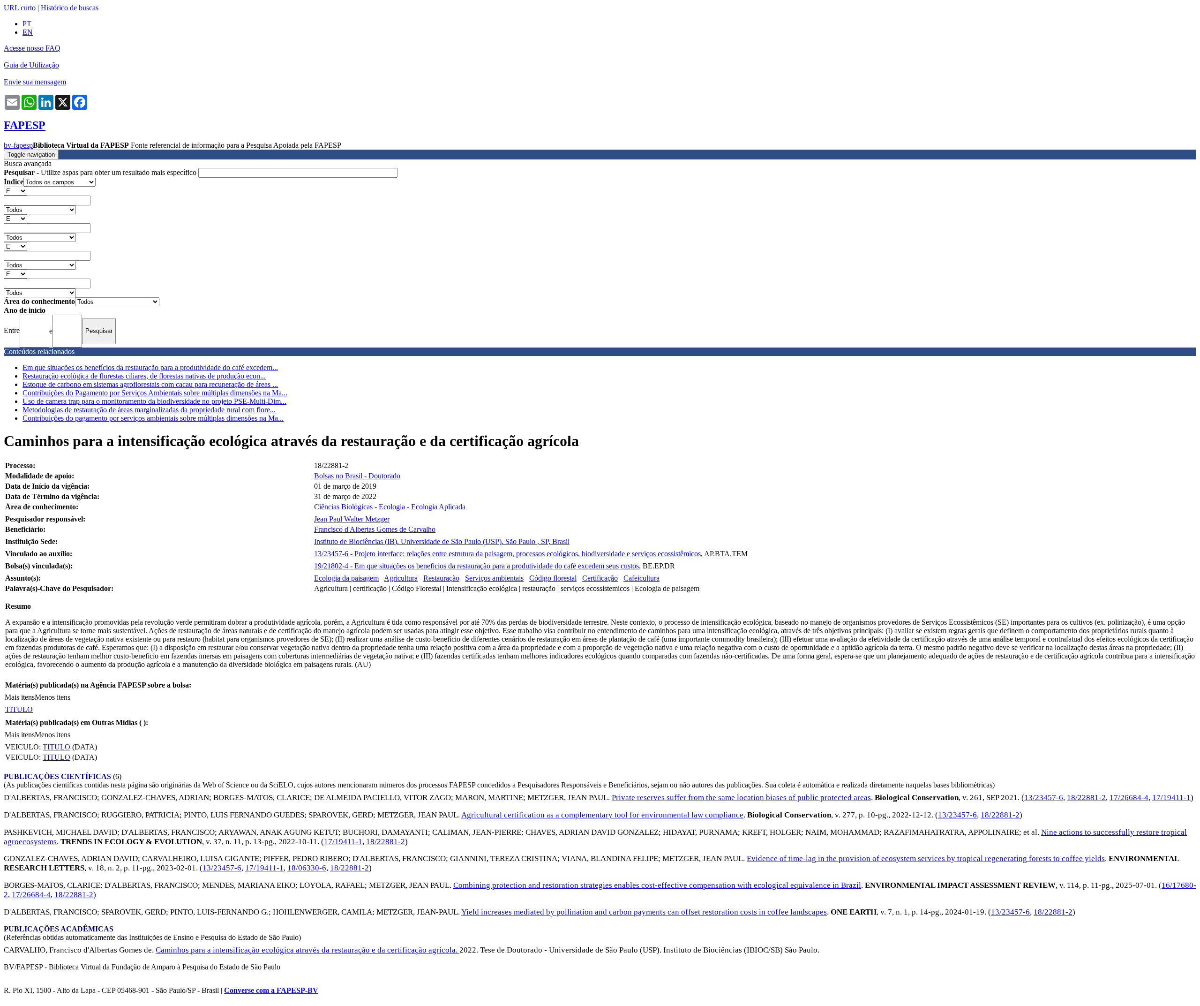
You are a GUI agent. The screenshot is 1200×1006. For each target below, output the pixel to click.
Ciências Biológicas (343, 507)
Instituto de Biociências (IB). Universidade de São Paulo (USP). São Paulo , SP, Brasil (442, 541)
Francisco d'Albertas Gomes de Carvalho (374, 529)
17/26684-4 (1129, 797)
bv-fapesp (18, 145)
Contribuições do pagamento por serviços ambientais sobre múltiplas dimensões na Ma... (153, 418)
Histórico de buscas (69, 8)
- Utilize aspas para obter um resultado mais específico (101, 172)
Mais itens (20, 697)
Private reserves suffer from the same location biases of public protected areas (741, 797)
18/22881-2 (1086, 797)
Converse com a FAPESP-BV (271, 990)
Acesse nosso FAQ (32, 48)
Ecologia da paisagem (346, 578)
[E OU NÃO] (15, 191)
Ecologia (392, 507)
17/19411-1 (1171, 797)
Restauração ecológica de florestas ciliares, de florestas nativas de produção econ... (144, 376)
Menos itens (52, 697)
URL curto (20, 8)
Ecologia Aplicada (438, 507)
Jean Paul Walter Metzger (352, 519)
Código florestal (553, 578)
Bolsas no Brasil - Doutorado (357, 476)
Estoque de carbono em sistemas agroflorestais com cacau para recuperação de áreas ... (150, 384)
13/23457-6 (1043, 797)
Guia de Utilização (31, 65)
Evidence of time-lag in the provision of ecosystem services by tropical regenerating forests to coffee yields (926, 858)
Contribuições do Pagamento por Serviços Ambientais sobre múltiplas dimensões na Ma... (154, 393)
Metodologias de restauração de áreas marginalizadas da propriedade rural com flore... (149, 410)
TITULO (19, 709)
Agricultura (401, 578)
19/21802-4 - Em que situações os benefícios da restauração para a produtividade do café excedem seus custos (476, 566)
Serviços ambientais (494, 578)
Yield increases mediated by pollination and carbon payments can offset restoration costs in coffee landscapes (644, 912)
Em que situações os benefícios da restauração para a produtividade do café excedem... (150, 367)
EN (27, 32)
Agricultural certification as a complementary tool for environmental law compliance (602, 814)
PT (26, 24)
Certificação (600, 578)
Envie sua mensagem (35, 82)
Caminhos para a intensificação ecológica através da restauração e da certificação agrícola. (307, 949)
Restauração (441, 578)
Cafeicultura (641, 578)
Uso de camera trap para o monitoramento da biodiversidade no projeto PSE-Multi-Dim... (154, 401)
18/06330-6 (306, 867)
